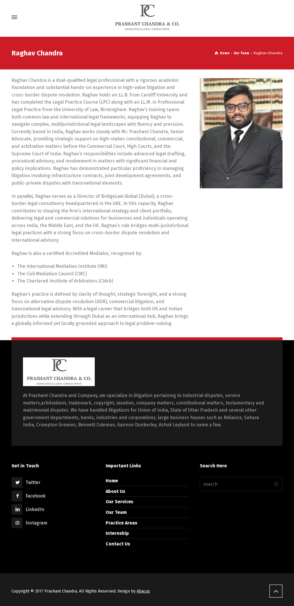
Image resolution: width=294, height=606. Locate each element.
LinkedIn (35, 509)
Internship (117, 533)
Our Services (119, 501)
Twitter (33, 482)
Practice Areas (121, 523)
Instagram (36, 523)
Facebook (36, 496)
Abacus (143, 591)
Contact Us (118, 544)
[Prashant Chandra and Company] (147, 17)
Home (112, 480)
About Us (115, 491)
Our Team (116, 512)
